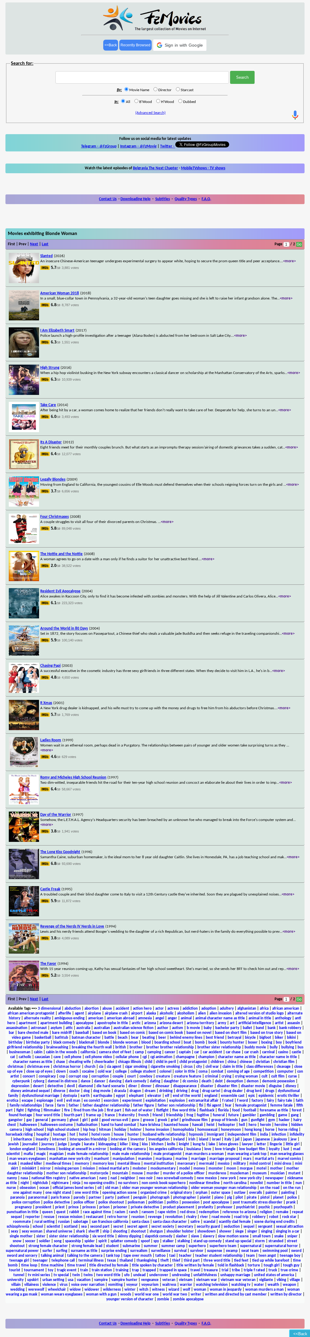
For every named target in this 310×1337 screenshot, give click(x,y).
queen (47, 1212)
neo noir (146, 1178)
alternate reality (37, 1018)
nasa (24, 1178)
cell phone (72, 1057)
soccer (30, 1241)
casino (283, 1052)
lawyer (247, 1144)
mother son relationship (66, 1173)
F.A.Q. (206, 199)
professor (224, 1207)
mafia (28, 1154)
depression (20, 1086)
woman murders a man (264, 1290)
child (148, 1062)
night (25, 1183)
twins (88, 1275)
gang (294, 1115)
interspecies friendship (88, 1139)
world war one (147, 1294)
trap (135, 1270)
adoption (208, 1009)
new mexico (207, 1178)
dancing (115, 1081)
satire (195, 1222)
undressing (181, 1275)
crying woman (246, 1076)
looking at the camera (128, 1149)
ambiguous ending (69, 1018)
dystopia (70, 1096)
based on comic (132, 1033)
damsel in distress (62, 1081)
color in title (185, 1072)
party (109, 1198)
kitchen (157, 1144)
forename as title (274, 1110)
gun (244, 1120)
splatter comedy (123, 1241)
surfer (47, 1251)
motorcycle (99, 1173)
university (15, 1280)
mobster (140, 1168)
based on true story (266, 1033)
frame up (93, 1115)
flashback (207, 1110)
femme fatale (281, 1105)
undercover (158, 1275)
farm (61, 1105)
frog (189, 1115)
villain (16, 1285)
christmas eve (38, 1067)
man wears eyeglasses (27, 1159)
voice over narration (87, 1285)
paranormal (37, 1198)
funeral (219, 1115)
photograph (160, 1198)
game (282, 1115)
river (204, 1217)
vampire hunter (124, 1280)
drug (195, 1091)
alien (202, 1013)
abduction (72, 1009)
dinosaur (162, 1086)
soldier (44, 1241)
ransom (148, 1212)
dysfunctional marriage (40, 1096)
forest (297, 1110)
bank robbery (290, 1028)
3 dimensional (49, 1009)
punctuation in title (22, 1212)
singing (266, 1231)
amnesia (145, 1018)
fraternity (127, 1115)
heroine (281, 1125)
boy (279, 1042)
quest (61, 1212)
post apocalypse (216, 1202)
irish (191, 1139)
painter (271, 1193)
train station (102, 1270)
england (210, 1096)
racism (120, 1212)
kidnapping (107, 1144)
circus (188, 1067)
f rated (227, 1101)
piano (218, 1198)
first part (114, 1110)
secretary (185, 1227)
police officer (84, 1202)
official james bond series (73, 1188)
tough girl (271, 1265)
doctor (74, 1091)
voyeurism (150, 1285)
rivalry (191, 1217)
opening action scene (119, 1193)
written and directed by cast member (236, 1294)
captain (185, 1052)
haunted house (176, 1125)
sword (296, 1251)
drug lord (254, 1091)
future (233, 1115)
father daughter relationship (106, 1105)
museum (259, 1173)
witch (143, 1290)
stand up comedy (207, 1241)
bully (274, 1047)
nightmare (60, 1183)
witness (158, 1290)
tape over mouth (138, 1256)
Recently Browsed (135, 45)
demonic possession (278, 1081)
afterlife (64, 1013)
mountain (120, 1173)
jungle (76, 1144)
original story (181, 1193)
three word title (216, 1261)
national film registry (48, 1178)
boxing (266, 1042)
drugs (269, 1091)
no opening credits (99, 1183)
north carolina (234, 1183)
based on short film (231, 1033)
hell (242, 1125)
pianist (205, 1198)
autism (177, 1028)
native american (82, 1178)
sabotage (80, 1222)
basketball (43, 1038)
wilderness (112, 1290)
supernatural (250, 1246)
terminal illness (91, 1261)
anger (172, 1018)
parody (79, 1198)
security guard (208, 1227)
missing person (66, 1168)
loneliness (47, 1149)
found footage (20, 1115)
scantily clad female (235, 1222)
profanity (205, 1207)
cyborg (38, 1081)
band (260, 1028)
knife (171, 1144)
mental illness (128, 1164)
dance (86, 1081)
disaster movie (253, 1086)
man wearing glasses (287, 1154)
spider (89, 1241)
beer (162, 1038)
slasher (181, 1236)
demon (253, 1081)
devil (71, 1086)
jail (237, 1139)
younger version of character (129, 1299)
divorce (59, 1091)
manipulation (123, 1159)
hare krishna (150, 1125)
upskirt (33, 1280)
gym (271, 1120)
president (43, 1207)
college (121, 1072)
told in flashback (231, 1265)
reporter (32, 1217)
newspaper (274, 1178)
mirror (45, 1168)
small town (261, 1236)
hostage (59, 1135)
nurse (11, 1188)
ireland (179, 1139)
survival (180, 1251)
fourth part (73, 1115)
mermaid (206, 1164)
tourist (14, 1270)
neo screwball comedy (175, 1178)
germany (58, 1120)
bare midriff (62, 1033)
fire (67, 1110)
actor (159, 1009)
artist (279, 1023)
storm (260, 1241)
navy (103, 1178)
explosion (177, 1101)
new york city (250, 1178)
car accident (212, 1052)
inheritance (22, 1139)
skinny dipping (129, 1236)
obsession (28, 1188)
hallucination (87, 1125)
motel (261, 1168)
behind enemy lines (186, 1038)
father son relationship (176, 1105)
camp (139, 1052)
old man (111, 1188)
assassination (16, 1028)
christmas (15, 1067)
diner (132, 1086)
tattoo (160, 1256)
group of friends (224, 1120)
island (203, 1139)
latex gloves (228, 1144)
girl (84, 1120)
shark (80, 1231)
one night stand (58, 1193)
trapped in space (173, 1270)
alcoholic (166, 1013)
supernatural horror (281, 1246)
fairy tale (285, 1101)
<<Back (110, 45)
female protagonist (251, 1105)
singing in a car (287, 1231)
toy (50, 1270)
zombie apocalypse (188, 1299)
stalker (168, 1241)
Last (45, 244)
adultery (227, 1009)
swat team (250, 1251)
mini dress (282, 1164)
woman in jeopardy (226, 1290)
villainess (31, 1285)
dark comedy (135, 1081)
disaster (206, 1086)
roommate (22, 1222)
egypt (120, 1096)
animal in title (260, 1018)
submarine (131, 1246)
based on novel (198, 1033)
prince (73, 1207)
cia (101, 1067)
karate (89, 1144)
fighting (34, 1110)
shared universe (59, 1231)
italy (227, 1139)
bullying (287, 1047)
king (135, 1144)
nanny (12, 1178)
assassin (293, 1023)
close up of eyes (39, 1072)
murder (153, 1173)
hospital (42, 1135)
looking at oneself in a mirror (82, 1149)
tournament (34, 1270)
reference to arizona (239, 1212)
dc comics (190, 1081)
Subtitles (162, 199)
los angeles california (166, 1149)
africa (264, 1009)
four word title (48, 1115)
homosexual (207, 1130)
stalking (183, 1241)
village (295, 1280)
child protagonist (193, 1062)
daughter (171, 1081)
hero (252, 1125)
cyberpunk (21, 1081)
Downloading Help (135, 199)
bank (271, 1028)
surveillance (160, 1251)
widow (75, 1290)
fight (20, 1110)
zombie (163, 1299)
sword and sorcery (22, 1256)
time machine (52, 1265)
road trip (241, 1217)
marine (181, 1159)
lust (286, 1149)
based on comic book (166, 1033)
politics (172, 1202)
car (196, 1052)
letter (261, 1144)
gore (135, 1120)
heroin (265, 1125)
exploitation (156, 1101)
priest (60, 1207)
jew (294, 1139)
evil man (73, 1101)
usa (70, 1280)
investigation (159, 1139)
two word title (108, 1275)
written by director (286, 1294)
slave (195, 1236)
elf (167, 1096)
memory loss (103, 1164)
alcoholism (185, 1013)
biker (279, 1038)
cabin (38, 1052)
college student (143, 1072)
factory (257, 1101)
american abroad (120, 1018)
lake (212, 1144)
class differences (259, 1067)
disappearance (185, 1086)
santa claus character (170, 1222)
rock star (289, 1217)
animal (186, 1018)
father (74, 1105)
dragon (135, 1091)
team (250, 1256)
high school (34, 1130)
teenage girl (19, 1261)
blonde (103, 1042)
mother (276, 1168)
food (236, 1110)
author (162, 1028)
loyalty (274, 1149)
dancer (99, 1081)
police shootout (111, 1202)
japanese (263, 1139)
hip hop (89, 1130)
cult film (278, 1076)
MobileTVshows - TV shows (203, 168)
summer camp (173, 1246)
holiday (120, 1130)
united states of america (274, 1275)
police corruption (26, 1202)
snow (17, 1241)
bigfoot (265, 1038)
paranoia (17, 1198)
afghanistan (246, 1009)
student (112, 1246)
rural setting (44, 1222)
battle (109, 1038)
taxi (172, 1256)
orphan (201, 1193)
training (122, 1270)
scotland (71, 1227)
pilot (239, 1198)
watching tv (240, 1285)
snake (279, 1236)
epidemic (266, 1096)
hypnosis (196, 1135)
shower (225, 1231)
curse (292, 1076)
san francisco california (110, 1222)
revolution (174, 1217)
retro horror (117, 1217)
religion (266, 1212)
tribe (236, 1270)
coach (73, 1072)
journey (47, 1144)
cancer (170, 1052)
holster (136, 1130)
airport (137, 1013)
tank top (113, 1256)
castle (296, 1052)
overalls (255, 1193)
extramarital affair (204, 1101)
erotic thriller (288, 1096)
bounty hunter (232, 1042)
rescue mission (70, 1217)
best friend (215, 1038)
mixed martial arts (114, 1168)
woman (200, 1290)
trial (225, 1270)
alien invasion (220, 1013)
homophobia (183, 1130)
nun (298, 1183)
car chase (233, 1052)
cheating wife (80, 1062)
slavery (208, 1236)
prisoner (120, 1207)
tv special (61, 1275)
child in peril (166, 1062)
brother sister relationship (219, 1047)
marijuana (164, 1159)
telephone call (63, 1261)
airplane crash (116, 1013)
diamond (85, 1086)
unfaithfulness (205, 1275)
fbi (201, 1105)
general (41, 1120)
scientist (53, 1227)
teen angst (267, 1256)
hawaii (197, 1125)
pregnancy (23, 1207)
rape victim (167, 1212)
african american (285, 1009)
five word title (184, 1110)
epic (251, 1096)
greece (148, 1120)
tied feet (241, 1261)
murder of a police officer (184, 1173)
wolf (186, 1290)
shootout (138, 1231)
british (120, 1047)
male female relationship (87, 1154)
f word (242, 1101)
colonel (165, 1072)
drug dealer (233, 1091)
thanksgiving (147, 1261)
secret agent (137, 1227)
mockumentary (163, 1168)
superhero (197, 1246)
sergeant (265, 1227)
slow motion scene (233, 1236)
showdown (206, 1231)
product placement (178, 1207)
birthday (15, 1042)
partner (95, 1198)
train (84, 1270)
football (249, 1110)
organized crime (153, 1193)
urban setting (53, 1280)
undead (139, 1275)
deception (234, 1081)
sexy (14, 1231)
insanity (42, 1139)
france (110, 1115)
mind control (260, 1164)
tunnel (18, 1275)
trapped (149, 1270)
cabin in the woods (61, 1052)
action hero (142, 1009)
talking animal (52, 1256)
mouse (137, 1173)
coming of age (238, 1072)
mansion (145, 1159)
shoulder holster (180, 1231)
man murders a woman (204, 1154)
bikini (291, 1038)
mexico (223, 1164)
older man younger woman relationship (154, 1188)
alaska (151, 1013)
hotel (83, 1135)
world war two (175, 1294)
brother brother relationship (170, 1047)
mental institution (159, 1164)
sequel (248, 1227)
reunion (137, 1217)
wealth (273, 1285)
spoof (145, 1241)
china (232, 1062)
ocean (44, 1188)
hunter (133, 1135)
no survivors (128, 1183)
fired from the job (88, 1110)
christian (263, 1062)
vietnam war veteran (238, 1280)
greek (162, 1120)
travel (195, 1270)
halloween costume (57, 1125)
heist (210, 1125)
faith (299, 1101)
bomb (200, 1042)
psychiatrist (245, 1207)
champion (206, 1057)
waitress (169, 1285)
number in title (279, 1183)
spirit (102, 1241)
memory (82, 1164)
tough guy (291, 1265)
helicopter (226, 1125)
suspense (214, 1251)
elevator (154, 1096)
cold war (105, 1072)
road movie (221, 1217)
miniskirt (29, 1168)
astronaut (39, 1028)
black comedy (64, 1042)
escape (27, 1101)
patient (123, 1198)
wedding (17, 1290)
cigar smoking (136, 1067)
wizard (173, 1290)
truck (273, 1270)
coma (203, 1072)
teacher (185, 1256)
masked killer (31, 1164)
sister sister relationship (69, 1236)
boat (187, 1042)
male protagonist (167, 1154)
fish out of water (139, 1110)
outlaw (240, 1193)
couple (118, 1076)
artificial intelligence (254, 1023)
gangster (15, 1120)
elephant (136, 1096)
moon (231, 1168)
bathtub (61, 1038)
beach (122, 1038)
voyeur (132, 1285)
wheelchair (57, 1290)
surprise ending (114, 1251)
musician (277, 1173)
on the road (269, 1188)
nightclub (40, 1183)
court (131, 1076)
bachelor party (227, 1028)
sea (84, 1227)
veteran (168, 1280)
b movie (193, 1028)
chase (60, 1062)
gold (94, 1120)
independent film (242, 1135)
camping (154, 1052)
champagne (185, 1057)
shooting (120, 1231)
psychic (264, 1207)
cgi (145, 1057)
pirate (252, 1198)
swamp (232, 1251)
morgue (246, 1168)
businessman (19, 1052)
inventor (137, 1139)
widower (91, 1290)
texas (111, 1261)
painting (288, 1193)
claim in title (233, 1067)
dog (87, 1091)
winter (130, 1290)
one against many (27, 1193)
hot (72, 1135)
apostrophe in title (112, 1023)
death (206, 1081)
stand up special (238, 1241)
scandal (209, 1222)
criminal (211, 1076)
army (222, 1023)
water (259, 1285)
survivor (196, 1251)
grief (174, 1120)
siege (239, 1231)
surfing (61, 1251)
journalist (30, 1144)
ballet (247, 1028)
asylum (56, 1028)
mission (89, 1168)
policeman (136, 1202)
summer (151, 1246)
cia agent (114, 1067)
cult (265, 1076)
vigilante (266, 1280)
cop (62, 1076)
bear (135, 1038)
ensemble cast (233, 1096)
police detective (57, 1202)
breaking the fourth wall (92, 1047)
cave (57, 1057)
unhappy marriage (235, 1275)
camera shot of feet (115, 1052)
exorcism (111, 1101)
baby (208, 1028)
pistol (264, 1198)
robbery (258, 1217)
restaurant (95, 1217)
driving (181, 1091)
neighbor (127, 1178)
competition (263, 1072)
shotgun (156, 1231)
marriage (198, 1159)
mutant (294, 1173)
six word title (103, 1236)
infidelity (297, 1135)
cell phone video (98, 1057)
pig (229, 1198)
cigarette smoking (165, 1067)
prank (290, 1202)
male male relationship (131, 1154)
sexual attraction (289, 1227)
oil (99, 1188)
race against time (97, 1212)
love (207, 1149)
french (143, 1115)
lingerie (276, 1144)
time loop (29, 1265)
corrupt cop (78, 1076)
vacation (84, 1280)
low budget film (252, 1149)
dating (155, 1081)
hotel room (100, 1135)
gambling (267, 1115)
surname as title (84, 1251)
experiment (132, 1101)
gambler (249, 1115)
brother (136, 1047)
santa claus (140, 1222)
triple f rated (254, 1270)
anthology (283, 1018)
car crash (251, 1052)
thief (176, 1261)
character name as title (237, 1057)
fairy (270, 1101)
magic (41, 1154)
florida (223, 1110)
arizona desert (171, 1023)
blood (146, 1042)
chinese (246, 1062)
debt (219, 1081)
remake (282, 1212)
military (239, 1164)
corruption (100, 1076)
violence (49, 1285)
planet (278, 1198)
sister (40, 1236)
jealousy (280, 1139)
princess (89, 1207)
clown (61, 1072)
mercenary (186, 1164)
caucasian (42, 1057)
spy (156, 1241)
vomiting (115, 1285)
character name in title (278, 1057)
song (57, 1241)
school (38, 1227)
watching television (212, 1285)
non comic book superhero (164, 1183)
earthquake (102, 1096)
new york (228, 1178)
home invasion (157, 1130)
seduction (232, 1227)
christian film (284, 1062)
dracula (120, 1091)
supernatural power (22, 1251)
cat (12, 1057)
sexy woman (32, 1231)
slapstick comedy (158, 1236)
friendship (174, 1115)
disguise (275, 1086)
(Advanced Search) (150, 113)
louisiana (193, 1149)
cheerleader (104, 1062)
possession (191, 1202)
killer (124, 1144)
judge (62, 1144)
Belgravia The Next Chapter (155, 168)
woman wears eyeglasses (61, 1294)
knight (184, 1144)
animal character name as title (220, 1018)
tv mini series (39, 1275)
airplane (94, 1013)
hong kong (253, 1130)
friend (158, 1115)
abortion (91, 1009)
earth (85, 1096)
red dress (187, 1212)
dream (150, 1091)
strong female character (48, 1246)
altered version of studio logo (259, 1013)
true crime (289, 1270)
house (119, 1135)
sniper (292, 1236)
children (217, 1062)
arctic (136, 1023)
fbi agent (214, 1105)
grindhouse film (195, 1120)
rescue (49, 1217)
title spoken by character (152, 1265)
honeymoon (231, 1130)
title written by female (195, 1265)
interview (119, 1139)
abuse (107, 1009)
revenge (155, 1217)
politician (155, 1202)
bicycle (250, 1038)
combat (217, 1072)
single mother (21, 1236)
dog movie (101, 1091)
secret (118, 1227)
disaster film (227, 1086)
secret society (162, 1227)
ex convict (92, 1101)
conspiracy (47, 1076)
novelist (256, 1183)
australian (102, 1028)
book (212, 1042)
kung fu (199, 1144)
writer (196, 1294)
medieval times (58, 1164)
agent (79, 1013)
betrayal (234, 1038)
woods (125, 1294)
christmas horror (67, 1067)
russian (64, 1222)
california (88, 1052)
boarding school (167, 1042)
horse (270, 1130)
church (89, 1067)
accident (122, 1009)
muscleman (239, 1173)
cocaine (88, 1072)
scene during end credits (274, 1222)
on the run (292, 1188)
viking (281, 1280)
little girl (292, 1144)
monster (216, 1168)
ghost (74, 1120)
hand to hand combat (118, 1125)
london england (22, 1149)
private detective (145, 1207)
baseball (82, 1033)
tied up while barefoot (270, 1261)
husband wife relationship (164, 1135)
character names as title (32, 1062)
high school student (63, 1130)
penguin (140, 1198)
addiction (190, 1009)
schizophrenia (18, 1227)
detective (55, 1086)
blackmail (86, 1042)
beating (148, 1038)
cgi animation (161, 1057)
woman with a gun (101, 1294)
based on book (104, 1033)
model (184, 1168)
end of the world (187, 1096)
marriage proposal (224, 1159)
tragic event (67, 1270)
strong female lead (86, 1246)
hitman (105, 1130)
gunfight (258, 1120)
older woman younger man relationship (223, 1188)
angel (159, 1018)
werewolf (36, 1290)
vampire (101, 1280)
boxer (253, 1042)
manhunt (101, 1159)
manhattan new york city (69, 1159)
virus (64, 1285)
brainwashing (57, 1047)
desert (38, 1086)
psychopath (283, 1207)
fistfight (162, 1110)
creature (163, 1076)
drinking (166, 1091)
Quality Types (186, 199)
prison (104, 1207)
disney (290, 1086)
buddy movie (255, 1047)
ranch (133, 1212)
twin (76, 1275)
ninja (76, 1183)
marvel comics (289, 1159)
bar (11, 1033)
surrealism (138, 1251)
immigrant (215, 1135)
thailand (126, 1261)
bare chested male (33, 1033)
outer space (220, 1193)
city (199, 1067)
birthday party (38, 1042)
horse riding (288, 1130)
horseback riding (19, 1135)
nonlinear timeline (204, 1183)
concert (29, 1076)
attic (69, 1028)
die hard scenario (111, 1086)
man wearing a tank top (246, 1154)
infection (279, 1135)
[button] (180, 45)
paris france (60, 1198)
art (232, 1023)
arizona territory (200, 1023)
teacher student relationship (218, 1256)
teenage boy (290, 1256)
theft (164, 1261)
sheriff (93, 1231)
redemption (209, 1212)
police (292, 1198)
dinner (146, 1086)
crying (226, 1076)
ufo (127, 1275)
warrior (186, 1285)
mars (247, 1159)
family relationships (26, 1105)
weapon (289, 1285)
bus (300, 1047)
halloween (28, 1125)
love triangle (225, 1149)
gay (29, 1120)
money (199, 1168)
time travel (76, 1265)
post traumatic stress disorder (257, 1202)
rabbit (74, 1212)
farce (49, 1105)
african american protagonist (31, 1013)
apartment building (56, 1023)
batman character (86, 1038)
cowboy (146, 1076)
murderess (217, 1173)
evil (60, 1101)
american (95, 1018)
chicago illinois (129, 1062)
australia (83, 1028)
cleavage (284, 1067)
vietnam (186, 1280)
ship (106, 1231)
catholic (25, 1057)
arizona (150, 1023)
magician (56, 1154)
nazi (113, 1178)
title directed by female (108, 1265)
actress (173, 1009)
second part (100, 1227)
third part (192, 1261)
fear (228, 1105)
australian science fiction (133, 1028)
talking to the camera (84, 1256)
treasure (211, 1270)
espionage (45, 1101)
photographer (184, 1198)
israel (216, 1139)
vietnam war (206, 1280)
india (264, 1135)
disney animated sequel (30, 1091)
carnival (268, 1052)
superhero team (222, 1246)
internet (59, 1139)
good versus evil (115, 1120)
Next (34, 244)
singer (252, 1231)
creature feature (187, 1076)
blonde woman (125, 1042)
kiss (145, 1144)
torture (254, 1265)
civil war (212, 1067)
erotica (12, 1101)
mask (12, 1164)
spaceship (73, 1241)
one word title (87, 1193)
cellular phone (127, 1057)
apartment (28, 1023)
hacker (284, 1120)
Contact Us (108, 199)
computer (285, 1072)
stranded (276, 1241)
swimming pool (275, 1251)
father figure (143, 1105)
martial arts (264, 1159)
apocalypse (85, 1023)
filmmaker (52, 1110)
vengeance (150, 1280)
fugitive (203, 1115)
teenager (40, 1261)
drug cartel (211, 1091)
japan (247, 1139)
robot (274, 1217)
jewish (13, 1144)
